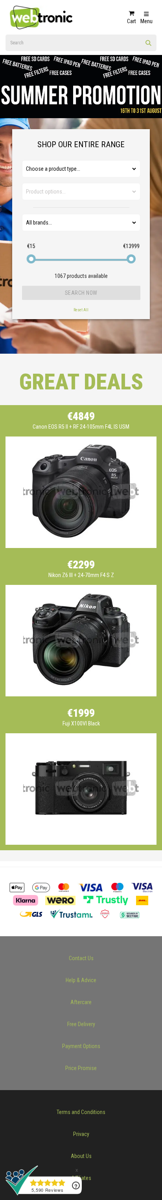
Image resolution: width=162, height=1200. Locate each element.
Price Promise (81, 1068)
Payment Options (81, 1046)
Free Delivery (81, 1024)
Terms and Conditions (81, 1112)
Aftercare (81, 1002)
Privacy (81, 1134)
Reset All (81, 309)
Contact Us (81, 958)
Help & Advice (81, 980)
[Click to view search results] (148, 45)
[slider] (31, 258)
